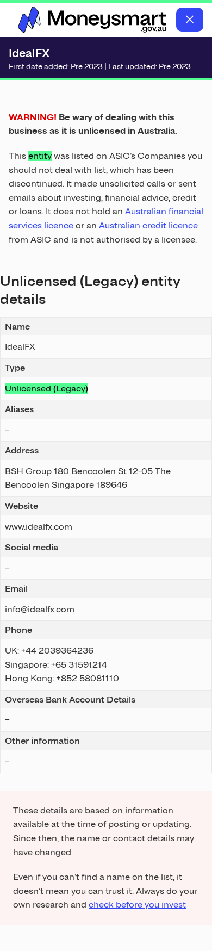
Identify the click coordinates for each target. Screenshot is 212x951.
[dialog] (106, 504)
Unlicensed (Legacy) (46, 388)
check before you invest (137, 904)
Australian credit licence (148, 225)
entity (40, 156)
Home (92, 20)
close (189, 19)
